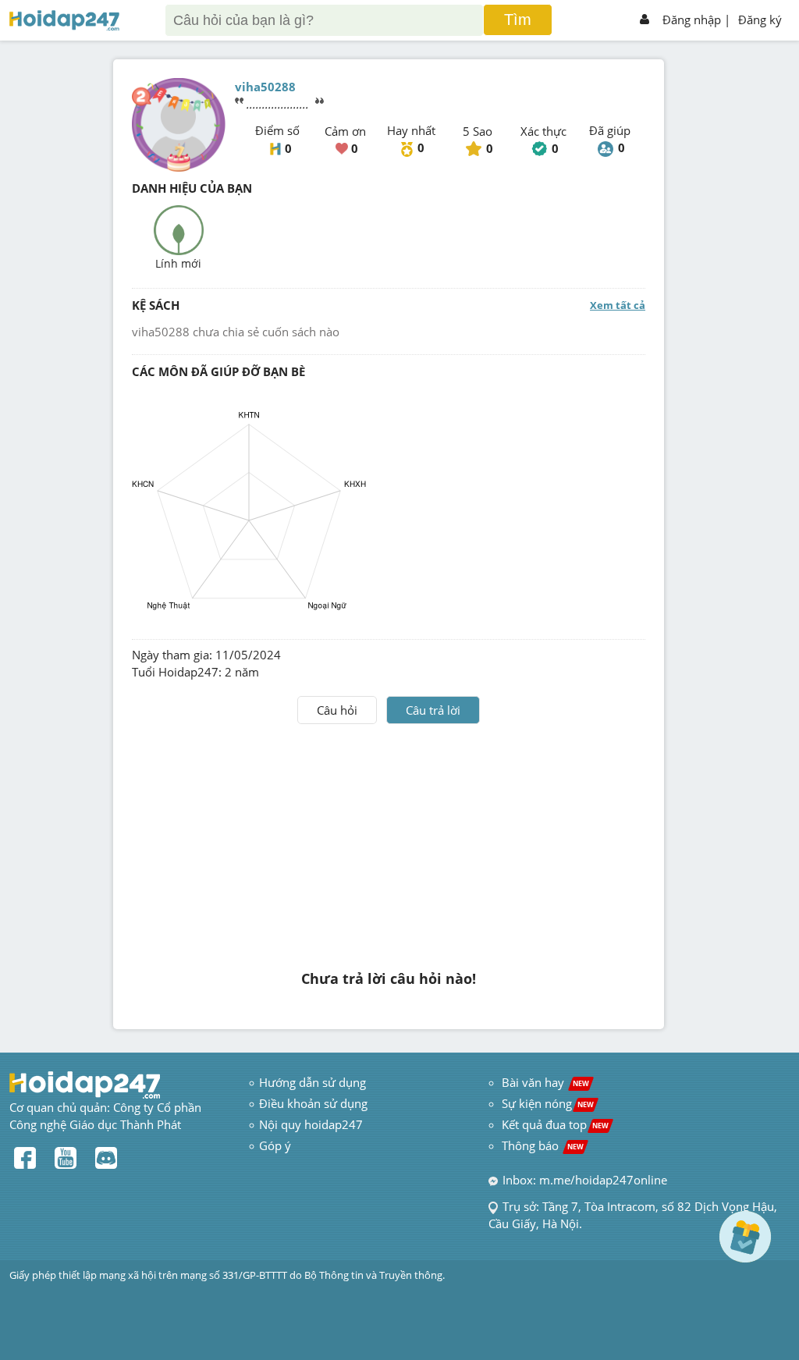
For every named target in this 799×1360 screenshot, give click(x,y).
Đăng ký (760, 19)
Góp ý (275, 1145)
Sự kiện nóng (548, 1103)
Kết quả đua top (555, 1124)
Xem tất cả (617, 305)
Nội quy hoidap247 (311, 1124)
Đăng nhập (691, 19)
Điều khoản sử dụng (313, 1103)
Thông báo (543, 1145)
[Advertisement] (388, 841)
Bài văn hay (544, 1082)
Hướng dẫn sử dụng (312, 1082)
